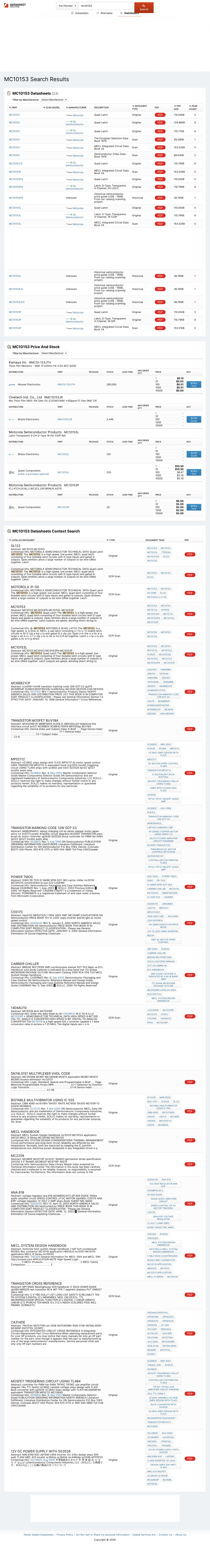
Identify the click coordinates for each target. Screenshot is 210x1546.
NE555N (151, 713)
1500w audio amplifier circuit (163, 1200)
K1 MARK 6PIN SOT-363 (159, 884)
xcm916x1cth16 (156, 690)
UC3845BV (153, 1437)
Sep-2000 (58, 977)
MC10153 (152, 548)
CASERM (168, 897)
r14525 (165, 609)
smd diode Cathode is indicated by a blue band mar (163, 976)
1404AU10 (165, 1018)
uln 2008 (152, 1341)
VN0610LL (166, 1441)
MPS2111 (151, 759)
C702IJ (164, 1014)
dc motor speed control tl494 (163, 764)
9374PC (151, 1354)
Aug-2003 (152, 876)
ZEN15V (151, 673)
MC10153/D (153, 556)
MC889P (151, 1350)
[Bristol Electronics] (13, 419)
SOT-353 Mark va (156, 965)
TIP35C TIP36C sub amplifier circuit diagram (163, 1388)
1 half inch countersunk (162, 1256)
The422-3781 (154, 1365)
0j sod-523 (153, 897)
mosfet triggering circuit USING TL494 (163, 782)
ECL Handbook (155, 969)
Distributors (131, 13)
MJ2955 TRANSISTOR (158, 845)
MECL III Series (155, 1276)
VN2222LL (152, 1445)
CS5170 (151, 908)
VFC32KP (152, 1329)
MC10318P (17, 1016)
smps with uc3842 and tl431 (163, 789)
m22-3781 (152, 1101)
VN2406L (166, 1445)
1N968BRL (168, 682)
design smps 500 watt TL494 (163, 1466)
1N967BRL (152, 677)
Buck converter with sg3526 (163, 1405)
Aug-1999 (55, 841)
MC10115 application (159, 1272)
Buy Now (194, 384)
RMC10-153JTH (66, 384)
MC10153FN (153, 618)
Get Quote (194, 419)
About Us (180, 1534)
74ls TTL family (156, 1393)
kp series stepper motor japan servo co (163, 832)
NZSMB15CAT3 (155, 1190)
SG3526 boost (155, 856)
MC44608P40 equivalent (161, 1418)
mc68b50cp (153, 709)
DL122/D (35, 1108)
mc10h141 (172, 1276)
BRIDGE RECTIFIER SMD (159, 957)
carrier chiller (156, 888)
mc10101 (165, 1268)
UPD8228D (152, 1316)
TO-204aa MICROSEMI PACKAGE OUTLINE (163, 984)
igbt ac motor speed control (163, 940)
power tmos (169, 876)
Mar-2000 (54, 1108)
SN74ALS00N (169, 1345)
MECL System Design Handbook (163, 999)
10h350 (151, 1120)
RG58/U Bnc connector (161, 1260)
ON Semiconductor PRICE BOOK (163, 925)
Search (144, 9)
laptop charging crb (160, 827)
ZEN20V (151, 686)
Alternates (106, 13)
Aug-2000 (49, 1459)
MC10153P (63, 507)
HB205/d (152, 1268)
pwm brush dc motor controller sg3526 (163, 850)
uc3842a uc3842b (157, 1475)
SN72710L (165, 1350)
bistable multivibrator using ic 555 (163, 1107)
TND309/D (152, 1238)
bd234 (150, 935)
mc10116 (174, 888)
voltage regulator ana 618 (163, 1185)
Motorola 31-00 (156, 597)
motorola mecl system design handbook (163, 1250)
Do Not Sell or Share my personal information (102, 1534)
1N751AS (163, 673)
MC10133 (152, 560)
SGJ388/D (36, 1459)
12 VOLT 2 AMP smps (158, 1223)
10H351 (151, 1116)
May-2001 (56, 1395)
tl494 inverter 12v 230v (161, 1460)
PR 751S (161, 880)
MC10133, (152, 552)
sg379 (150, 701)
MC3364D (152, 1426)
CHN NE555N (167, 713)
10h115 (162, 1116)
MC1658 (174, 1116)
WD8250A (166, 1329)
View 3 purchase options (33, 474)
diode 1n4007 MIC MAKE (160, 1227)
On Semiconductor (74, 123)
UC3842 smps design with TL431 (163, 753)
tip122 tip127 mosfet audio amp (163, 800)
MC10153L (63, 454)
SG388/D (35, 772)
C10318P (152, 1018)
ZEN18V (166, 677)
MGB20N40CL (154, 823)
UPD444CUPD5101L (157, 1312)
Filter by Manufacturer (26, 99)
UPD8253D (168, 1321)
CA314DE (167, 1333)
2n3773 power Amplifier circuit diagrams (163, 839)
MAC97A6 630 (154, 1456)
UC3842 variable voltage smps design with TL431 (163, 1399)
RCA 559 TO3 (154, 994)
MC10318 (37, 1021)
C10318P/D (68, 1013)
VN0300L (152, 1441)
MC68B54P (164, 701)
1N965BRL (165, 669)
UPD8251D (152, 1321)
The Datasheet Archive (15, 5)
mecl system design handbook (163, 1243)
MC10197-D (165, 1120)
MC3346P (173, 916)
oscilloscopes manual (161, 961)
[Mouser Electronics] (13, 384)
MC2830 (168, 709)
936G (150, 880)
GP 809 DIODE (154, 1194)
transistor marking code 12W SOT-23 (163, 695)
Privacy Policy (65, 1534)
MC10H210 (152, 893)
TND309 (35, 1256)
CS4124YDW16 (155, 920)
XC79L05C (152, 1333)
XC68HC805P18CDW (158, 705)
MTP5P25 (152, 1484)
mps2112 (174, 748)
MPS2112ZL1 (153, 912)
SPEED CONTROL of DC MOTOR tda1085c (163, 1206)
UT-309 (165, 1325)
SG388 (162, 748)
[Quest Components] (13, 472)
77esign (165, 552)
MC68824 (163, 1125)
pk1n (150, 1022)
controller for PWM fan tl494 (163, 861)
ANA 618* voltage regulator (163, 1217)
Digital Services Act (144, 1534)
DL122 (166, 556)
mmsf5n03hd (169, 893)
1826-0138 (152, 1345)
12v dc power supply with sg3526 (163, 1451)
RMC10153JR (65, 419)
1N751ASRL (153, 682)
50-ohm (151, 592)
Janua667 (167, 903)
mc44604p (153, 1479)
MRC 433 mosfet (156, 1471)
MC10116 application (159, 1264)
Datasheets (81, 13)
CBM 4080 (152, 1112)
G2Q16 (150, 1125)
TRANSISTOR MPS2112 (159, 770)
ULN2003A (168, 1437)
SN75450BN (168, 1341)
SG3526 (151, 794)
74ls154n (152, 1337)
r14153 (151, 812)
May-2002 (56, 772)
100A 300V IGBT (155, 916)
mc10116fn (168, 1112)
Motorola (77, 115)
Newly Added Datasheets (38, 1534)
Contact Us (165, 1534)
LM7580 (170, 1456)
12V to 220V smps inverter (162, 931)
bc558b (167, 1479)
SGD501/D (36, 923)
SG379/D (35, 691)
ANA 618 (166, 1179)
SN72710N (167, 1337)
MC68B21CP (165, 686)
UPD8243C (168, 1316)
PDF (160, 114)
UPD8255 (152, 1325)
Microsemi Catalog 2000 (161, 990)
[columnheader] (24, 107)
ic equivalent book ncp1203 (163, 775)
